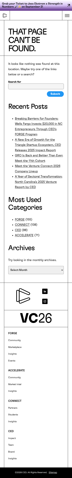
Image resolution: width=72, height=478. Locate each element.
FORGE (20, 219)
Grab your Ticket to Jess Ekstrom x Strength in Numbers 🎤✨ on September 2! (32, 5)
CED (18, 230)
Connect (14, 401)
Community (14, 340)
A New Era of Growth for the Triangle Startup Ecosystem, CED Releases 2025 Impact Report (38, 145)
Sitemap (53, 472)
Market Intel (14, 384)
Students (13, 415)
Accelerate (16, 370)
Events (11, 361)
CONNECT (22, 224)
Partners (12, 408)
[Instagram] (52, 301)
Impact (12, 438)
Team (11, 445)
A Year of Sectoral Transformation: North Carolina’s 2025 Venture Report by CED (38, 182)
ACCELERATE (24, 235)
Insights (12, 354)
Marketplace (14, 347)
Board (11, 452)
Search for (14, 82)
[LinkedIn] (52, 291)
